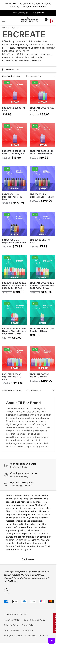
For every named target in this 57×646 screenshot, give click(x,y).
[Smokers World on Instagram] (5, 601)
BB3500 (6, 54)
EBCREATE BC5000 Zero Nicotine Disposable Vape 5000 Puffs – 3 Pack (13, 331)
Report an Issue (53, 623)
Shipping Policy (10, 634)
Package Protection (12, 645)
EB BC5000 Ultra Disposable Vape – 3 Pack (11, 238)
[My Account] (44, 20)
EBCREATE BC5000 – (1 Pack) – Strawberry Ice (13, 149)
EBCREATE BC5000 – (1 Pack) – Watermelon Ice (40, 149)
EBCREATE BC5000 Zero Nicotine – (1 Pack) (40, 328)
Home (4, 28)
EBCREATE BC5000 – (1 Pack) (13, 108)
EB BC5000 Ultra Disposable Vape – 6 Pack (38, 193)
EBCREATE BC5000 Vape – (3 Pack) (38, 108)
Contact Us (29, 645)
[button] (49, 21)
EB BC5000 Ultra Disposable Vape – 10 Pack (12, 193)
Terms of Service (11, 639)
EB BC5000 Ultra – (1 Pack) (39, 236)
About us (42, 645)
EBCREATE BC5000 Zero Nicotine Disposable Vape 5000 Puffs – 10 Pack (13, 284)
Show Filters (12, 69)
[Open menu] (3, 20)
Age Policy (27, 639)
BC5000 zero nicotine (27, 54)
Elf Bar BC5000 (22, 51)
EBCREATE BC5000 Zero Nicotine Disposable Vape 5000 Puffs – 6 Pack (39, 284)
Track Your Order (11, 629)
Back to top (27, 568)
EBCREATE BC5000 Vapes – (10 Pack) (38, 375)
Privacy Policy (27, 634)
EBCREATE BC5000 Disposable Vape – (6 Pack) (12, 376)
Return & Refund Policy (33, 629)
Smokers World (17, 624)
